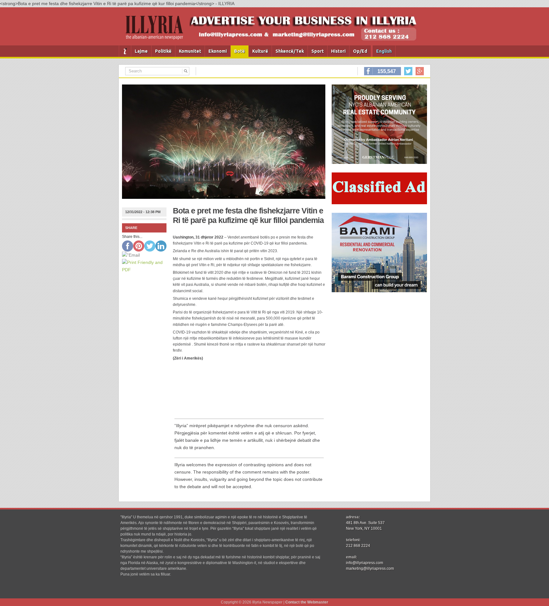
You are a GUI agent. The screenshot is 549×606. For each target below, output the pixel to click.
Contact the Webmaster (306, 602)
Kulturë (260, 51)
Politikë (163, 51)
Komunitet (190, 51)
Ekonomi (217, 51)
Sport (317, 51)
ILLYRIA (157, 30)
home (125, 51)
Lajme (141, 51)
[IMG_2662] (379, 162)
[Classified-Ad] (379, 202)
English (384, 51)
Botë (239, 51)
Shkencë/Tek (289, 51)
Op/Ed (360, 51)
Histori (338, 51)
